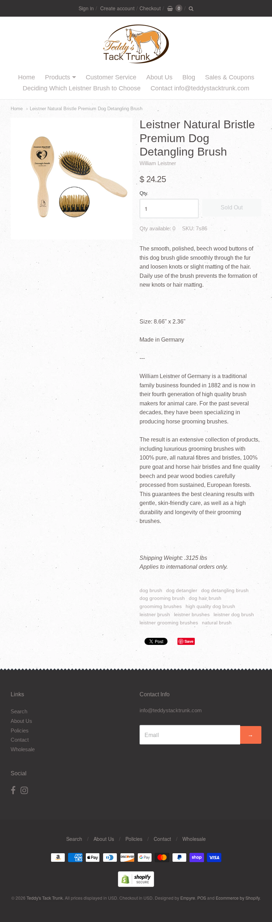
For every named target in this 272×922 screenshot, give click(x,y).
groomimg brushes (161, 606)
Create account (117, 8)
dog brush (151, 590)
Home (26, 77)
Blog (188, 77)
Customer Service (111, 77)
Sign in (86, 8)
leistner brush (155, 614)
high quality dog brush (210, 606)
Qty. (144, 193)
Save (189, 641)
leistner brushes (192, 614)
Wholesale (23, 749)
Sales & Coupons (229, 77)
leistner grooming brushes (169, 622)
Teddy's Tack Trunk (45, 898)
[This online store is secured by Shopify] (136, 885)
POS (201, 898)
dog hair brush (205, 598)
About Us (159, 77)
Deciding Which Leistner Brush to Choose (82, 88)
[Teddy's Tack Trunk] (136, 60)
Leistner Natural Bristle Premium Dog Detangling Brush (86, 108)
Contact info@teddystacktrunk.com (200, 88)
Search (19, 711)
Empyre (187, 898)
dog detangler (181, 590)
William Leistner (158, 163)
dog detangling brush (225, 590)
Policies (20, 730)
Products (57, 77)
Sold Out (232, 207)
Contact (20, 740)
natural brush (217, 622)
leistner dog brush (234, 614)
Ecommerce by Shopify (238, 898)
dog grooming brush (162, 598)
